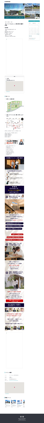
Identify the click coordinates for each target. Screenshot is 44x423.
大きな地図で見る (8, 91)
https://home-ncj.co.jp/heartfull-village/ (13, 380)
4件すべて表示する (37, 17)
